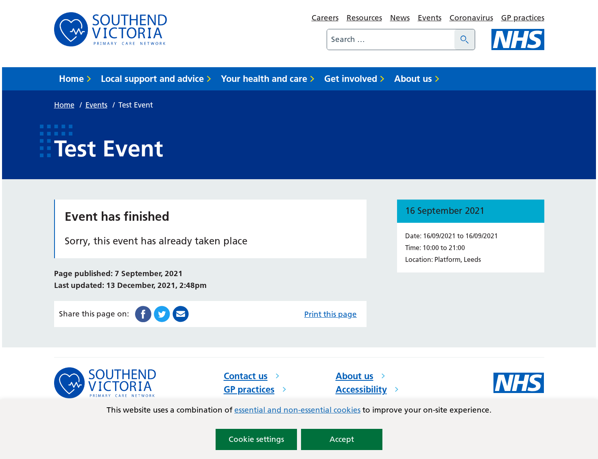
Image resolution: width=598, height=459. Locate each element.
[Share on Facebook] (143, 313)
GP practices (522, 17)
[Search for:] (390, 39)
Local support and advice (152, 78)
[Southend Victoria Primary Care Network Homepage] (110, 29)
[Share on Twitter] (162, 313)
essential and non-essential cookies (297, 410)
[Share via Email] (180, 313)
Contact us (246, 376)
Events (429, 17)
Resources (364, 17)
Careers (325, 17)
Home (71, 78)
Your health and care (264, 78)
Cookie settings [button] (256, 439)
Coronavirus (471, 17)
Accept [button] (342, 439)
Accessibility (361, 389)
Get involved (350, 78)
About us (413, 78)
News (400, 17)
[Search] (464, 39)
